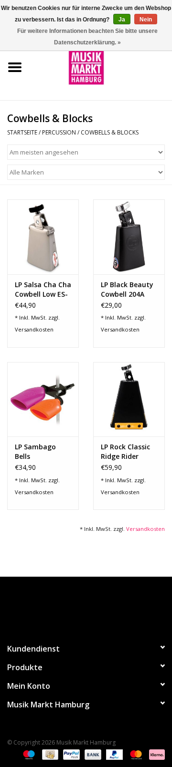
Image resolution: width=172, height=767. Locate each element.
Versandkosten (34, 329)
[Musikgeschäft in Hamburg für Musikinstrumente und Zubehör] (101, 66)
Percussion (59, 132)
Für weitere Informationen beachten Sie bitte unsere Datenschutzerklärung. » (87, 37)
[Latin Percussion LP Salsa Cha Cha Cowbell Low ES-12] (43, 236)
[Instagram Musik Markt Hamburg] (94, 605)
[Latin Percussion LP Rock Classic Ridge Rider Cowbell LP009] (129, 399)
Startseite (22, 132)
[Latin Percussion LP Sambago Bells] (43, 399)
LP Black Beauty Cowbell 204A (127, 289)
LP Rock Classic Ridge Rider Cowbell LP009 (125, 451)
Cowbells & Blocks (110, 132)
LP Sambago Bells (35, 451)
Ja (121, 19)
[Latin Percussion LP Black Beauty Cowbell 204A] (129, 236)
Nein (146, 19)
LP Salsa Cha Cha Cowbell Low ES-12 (43, 289)
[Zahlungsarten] (28, 754)
